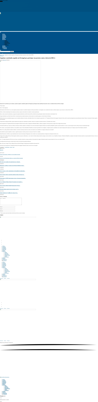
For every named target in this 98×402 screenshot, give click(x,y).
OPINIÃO (3, 45)
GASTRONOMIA (7, 43)
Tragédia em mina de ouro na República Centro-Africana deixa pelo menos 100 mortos (13, 5)
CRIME (6, 40)
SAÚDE (6, 44)
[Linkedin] (1, 11)
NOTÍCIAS (4, 39)
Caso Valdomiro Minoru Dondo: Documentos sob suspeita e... (11, 181)
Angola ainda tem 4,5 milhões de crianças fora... (9, 192)
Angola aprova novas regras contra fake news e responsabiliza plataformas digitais (12, 3)
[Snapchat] (3, 11)
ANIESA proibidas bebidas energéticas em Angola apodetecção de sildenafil (11, 9)
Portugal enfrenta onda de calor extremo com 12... (9, 189)
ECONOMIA (4, 36)
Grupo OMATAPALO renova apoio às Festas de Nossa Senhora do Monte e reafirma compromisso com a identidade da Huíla (19, 6)
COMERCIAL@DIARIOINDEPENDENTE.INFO (11, 242)
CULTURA (6, 41)
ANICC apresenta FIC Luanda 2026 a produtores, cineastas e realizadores (11, 7)
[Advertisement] (49, 23)
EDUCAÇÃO (7, 42)
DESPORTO (4, 247)
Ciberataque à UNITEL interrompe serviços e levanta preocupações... (13, 178)
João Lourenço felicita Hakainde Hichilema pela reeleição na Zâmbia (10, 10)
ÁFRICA (3, 34)
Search (12, 51)
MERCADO (4, 37)
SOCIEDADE (7, 273)
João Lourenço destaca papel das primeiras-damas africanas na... (12, 174)
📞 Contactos (4, 48)
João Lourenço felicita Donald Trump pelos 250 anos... (10, 185)
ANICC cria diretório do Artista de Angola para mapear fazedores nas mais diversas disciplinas (14, 2)
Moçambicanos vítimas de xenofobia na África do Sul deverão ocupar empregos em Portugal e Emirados (16, 8)
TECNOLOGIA (4, 47)
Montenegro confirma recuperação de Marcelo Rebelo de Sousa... (12, 165)
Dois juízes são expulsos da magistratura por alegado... (10, 161)
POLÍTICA (4, 46)
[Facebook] (0, 11)
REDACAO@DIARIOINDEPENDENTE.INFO (10, 244)
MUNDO (3, 38)
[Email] (2, 11)
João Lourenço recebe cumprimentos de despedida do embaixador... (12, 170)
